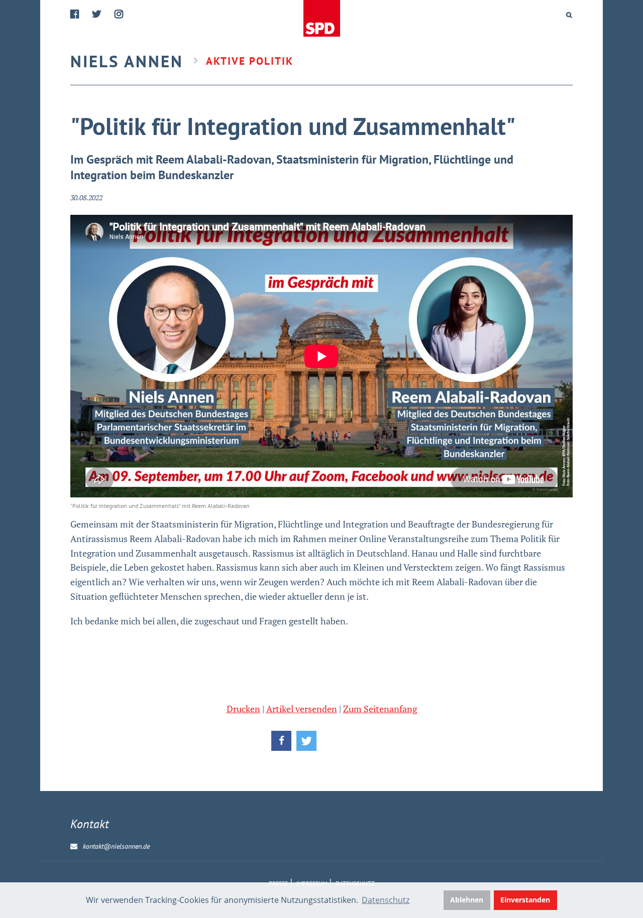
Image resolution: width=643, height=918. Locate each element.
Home (322, 19)
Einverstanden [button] (525, 899)
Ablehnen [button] (466, 899)
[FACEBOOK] (75, 14)
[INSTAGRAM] (119, 14)
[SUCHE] (569, 15)
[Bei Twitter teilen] (306, 741)
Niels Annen (126, 61)
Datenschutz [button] (385, 899)
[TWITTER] (97, 14)
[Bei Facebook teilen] (281, 741)
